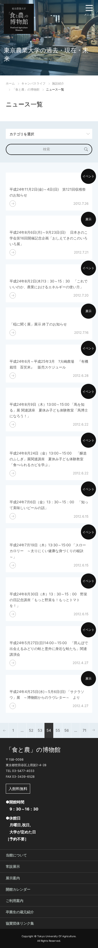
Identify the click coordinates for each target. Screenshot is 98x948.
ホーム (10, 83)
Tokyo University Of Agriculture (56, 936)
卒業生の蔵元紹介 (20, 912)
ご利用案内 (14, 900)
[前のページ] (4, 730)
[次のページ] (93, 730)
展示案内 (13, 878)
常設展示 (13, 866)
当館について (16, 855)
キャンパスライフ (33, 83)
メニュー (89, 14)
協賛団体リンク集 (20, 923)
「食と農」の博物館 (25, 89)
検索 (46, 149)
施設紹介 (58, 83)
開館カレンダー (18, 889)
